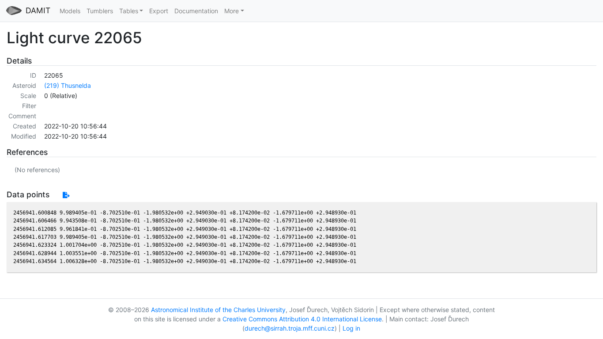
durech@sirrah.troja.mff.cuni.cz (290, 328)
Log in (351, 328)
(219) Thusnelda (67, 85)
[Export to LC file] (66, 195)
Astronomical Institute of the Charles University (218, 309)
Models (70, 11)
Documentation (196, 11)
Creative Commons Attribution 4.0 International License (302, 319)
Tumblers (100, 11)
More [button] (231, 11)
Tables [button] (128, 11)
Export (158, 11)
